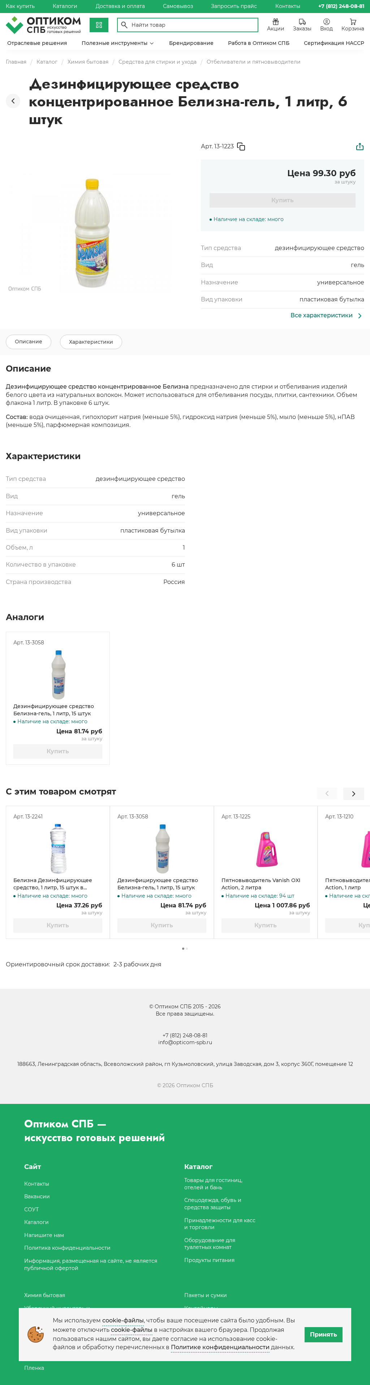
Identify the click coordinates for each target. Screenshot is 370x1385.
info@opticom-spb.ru (185, 1042)
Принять (323, 1334)
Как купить (20, 6)
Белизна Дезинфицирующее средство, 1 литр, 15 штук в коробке (52, 884)
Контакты (287, 6)
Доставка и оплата (120, 6)
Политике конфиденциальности (220, 1347)
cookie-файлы (123, 1320)
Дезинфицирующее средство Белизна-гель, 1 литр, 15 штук (53, 710)
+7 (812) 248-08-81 (185, 1035)
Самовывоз (178, 6)
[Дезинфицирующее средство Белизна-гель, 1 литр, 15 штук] (57, 674)
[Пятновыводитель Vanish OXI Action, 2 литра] (265, 848)
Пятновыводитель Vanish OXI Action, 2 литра (260, 884)
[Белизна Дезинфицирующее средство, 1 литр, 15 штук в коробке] (57, 848)
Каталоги (65, 6)
